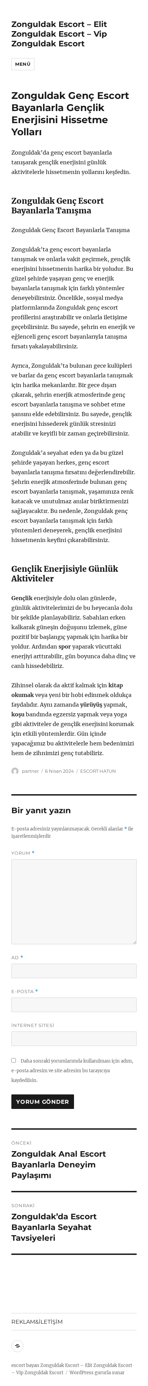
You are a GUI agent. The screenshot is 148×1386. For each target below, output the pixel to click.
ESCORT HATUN (98, 771)
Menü (22, 64)
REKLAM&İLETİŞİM (37, 1322)
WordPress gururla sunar (97, 1373)
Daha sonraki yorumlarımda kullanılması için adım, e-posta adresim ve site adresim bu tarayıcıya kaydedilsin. (72, 1070)
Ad (17, 958)
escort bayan (25, 1365)
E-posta (24, 991)
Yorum (23, 853)
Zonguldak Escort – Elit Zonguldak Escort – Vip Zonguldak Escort (59, 33)
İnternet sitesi (32, 1025)
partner (30, 771)
